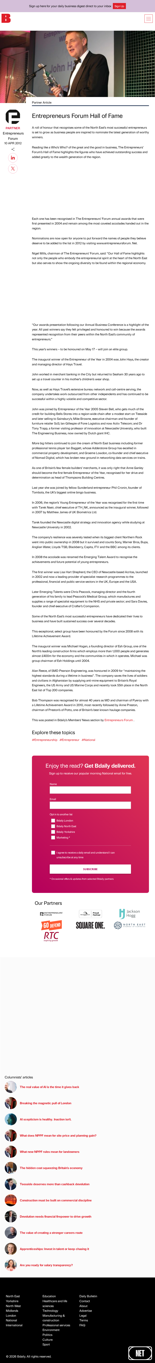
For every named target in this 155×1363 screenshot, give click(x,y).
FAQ (82, 1325)
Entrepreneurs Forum (13, 136)
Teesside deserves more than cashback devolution (54, 1184)
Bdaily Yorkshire (66, 831)
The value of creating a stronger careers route (51, 1233)
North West (13, 1306)
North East (13, 1296)
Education (49, 1296)
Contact (84, 1301)
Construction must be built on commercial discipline (56, 1200)
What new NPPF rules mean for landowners (49, 1152)
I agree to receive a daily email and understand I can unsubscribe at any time (86, 855)
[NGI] (90, 913)
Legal (83, 1315)
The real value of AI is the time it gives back (50, 1087)
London (11, 1315)
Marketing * (63, 837)
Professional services (56, 1325)
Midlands (12, 1311)
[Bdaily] (6, 18)
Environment (51, 1330)
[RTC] (51, 936)
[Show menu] (148, 19)
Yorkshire (12, 1301)
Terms (83, 1320)
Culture (48, 1340)
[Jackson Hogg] (129, 913)
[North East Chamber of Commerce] (129, 925)
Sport (46, 1344)
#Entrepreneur (69, 740)
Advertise (85, 1311)
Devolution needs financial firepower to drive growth (55, 1216)
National (11, 1320)
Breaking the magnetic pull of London (45, 1103)
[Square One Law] (90, 925)
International (14, 1325)
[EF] (51, 913)
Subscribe (90, 869)
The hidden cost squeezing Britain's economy (51, 1168)
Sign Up (119, 6)
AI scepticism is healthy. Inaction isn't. (45, 1119)
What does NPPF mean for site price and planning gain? (58, 1135)
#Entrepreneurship (44, 740)
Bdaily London (65, 820)
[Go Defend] (51, 925)
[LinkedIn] (12, 157)
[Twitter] (12, 168)
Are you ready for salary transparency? (46, 1265)
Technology (50, 1311)
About (83, 1306)
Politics (47, 1335)
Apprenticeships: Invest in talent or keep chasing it (54, 1249)
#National (88, 740)
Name (53, 784)
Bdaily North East (66, 826)
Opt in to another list (61, 814)
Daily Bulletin (88, 1296)
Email (53, 799)
